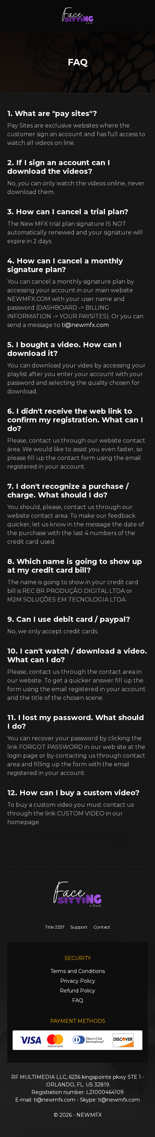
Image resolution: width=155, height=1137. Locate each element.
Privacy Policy (77, 981)
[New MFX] (77, 15)
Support (79, 927)
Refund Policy (77, 990)
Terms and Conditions (77, 971)
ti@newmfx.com (85, 325)
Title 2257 (55, 927)
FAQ (77, 1000)
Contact (101, 927)
